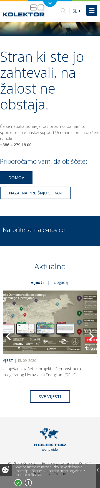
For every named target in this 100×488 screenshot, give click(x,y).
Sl (75, 11)
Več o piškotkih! (28, 482)
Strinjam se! (18, 482)
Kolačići (85, 463)
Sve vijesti (50, 396)
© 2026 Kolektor (23, 463)
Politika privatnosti (58, 463)
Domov (16, 177)
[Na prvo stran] (23, 10)
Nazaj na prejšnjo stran (35, 193)
